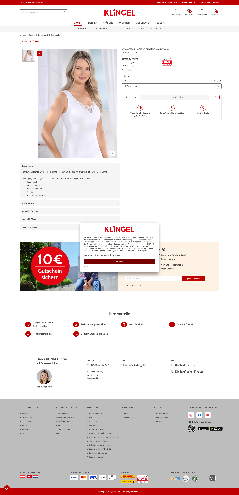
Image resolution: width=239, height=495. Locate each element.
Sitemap (25, 413)
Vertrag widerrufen (96, 413)
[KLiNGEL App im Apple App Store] (203, 429)
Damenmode (27, 417)
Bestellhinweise (162, 417)
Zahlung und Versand (63, 413)
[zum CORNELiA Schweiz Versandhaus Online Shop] (29, 476)
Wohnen (25, 429)
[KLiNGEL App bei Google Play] (216, 428)
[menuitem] (78, 23)
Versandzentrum (129, 417)
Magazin (159, 421)
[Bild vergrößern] (112, 153)
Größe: (124, 81)
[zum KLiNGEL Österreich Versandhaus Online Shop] (22, 476)
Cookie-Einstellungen (97, 429)
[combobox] (44, 12)
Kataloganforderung (63, 429)
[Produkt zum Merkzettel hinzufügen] (216, 97)
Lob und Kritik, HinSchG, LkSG (100, 449)
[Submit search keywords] (64, 12)
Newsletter (59, 425)
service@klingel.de (136, 365)
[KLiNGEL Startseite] (119, 12)
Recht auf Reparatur (96, 457)
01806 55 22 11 (101, 365)
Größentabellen (162, 413)
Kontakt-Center (185, 365)
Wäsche (25, 425)
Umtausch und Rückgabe (65, 417)
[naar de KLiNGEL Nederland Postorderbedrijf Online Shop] (35, 476)
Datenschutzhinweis (133, 285)
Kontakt (126, 413)
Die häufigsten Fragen (189, 371)
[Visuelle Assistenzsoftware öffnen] (211, 478)
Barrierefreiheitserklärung (98, 453)
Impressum (93, 421)
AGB (90, 417)
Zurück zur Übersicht (32, 41)
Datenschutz (94, 425)
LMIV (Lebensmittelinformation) (101, 445)
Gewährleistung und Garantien (100, 433)
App (57, 433)
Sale (23, 433)
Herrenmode (26, 421)
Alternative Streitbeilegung (99, 441)
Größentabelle (216, 81)
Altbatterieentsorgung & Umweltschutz (103, 437)
